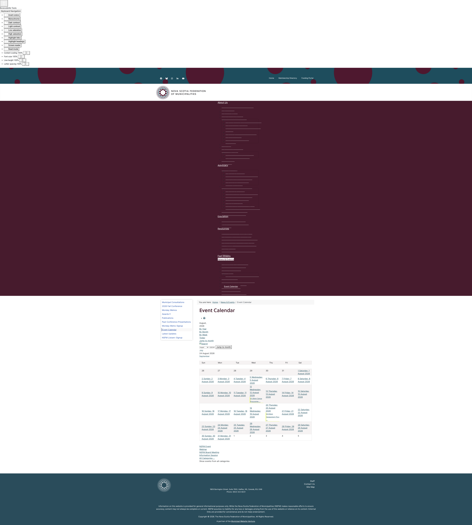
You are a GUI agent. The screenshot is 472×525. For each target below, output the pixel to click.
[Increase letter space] (27, 64)
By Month (203, 332)
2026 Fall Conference (172, 306)
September (204, 356)
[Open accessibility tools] (4, 3)
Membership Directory (288, 78)
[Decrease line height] (20, 60)
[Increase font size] (23, 56)
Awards (165, 314)
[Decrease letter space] (23, 64)
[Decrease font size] (19, 56)
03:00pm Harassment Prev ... (272, 417)
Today (202, 337)
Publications (167, 318)
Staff (312, 481)
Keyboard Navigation (11, 11)
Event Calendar (169, 330)
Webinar (203, 449)
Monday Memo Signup (172, 326)
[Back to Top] (467, 520)
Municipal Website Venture (243, 521)
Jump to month (206, 340)
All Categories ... (207, 458)
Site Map (310, 487)
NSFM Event (205, 446)
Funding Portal (307, 78)
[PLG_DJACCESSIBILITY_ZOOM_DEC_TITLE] (24, 53)
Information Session (208, 455)
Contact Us (309, 484)
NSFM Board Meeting (209, 452)
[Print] (204, 318)
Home (271, 78)
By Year (202, 329)
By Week (203, 335)
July (201, 350)
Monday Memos (169, 310)
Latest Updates (169, 333)
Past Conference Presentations (176, 322)
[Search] (203, 343)
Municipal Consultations (173, 302)
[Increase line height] (24, 60)
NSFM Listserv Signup (172, 337)
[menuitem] (223, 102)
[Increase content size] (28, 53)
